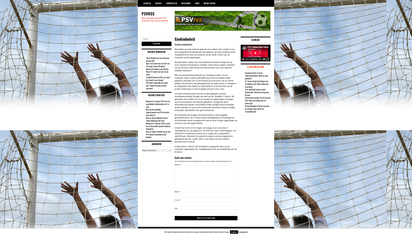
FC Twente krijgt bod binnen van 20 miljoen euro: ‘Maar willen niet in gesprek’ (257, 84)
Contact (158, 3)
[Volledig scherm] (268, 59)
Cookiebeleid (171, 3)
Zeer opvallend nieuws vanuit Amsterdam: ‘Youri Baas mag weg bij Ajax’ (257, 92)
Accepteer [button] (234, 232)
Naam (177, 192)
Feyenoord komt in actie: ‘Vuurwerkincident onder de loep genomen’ (256, 76)
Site (176, 208)
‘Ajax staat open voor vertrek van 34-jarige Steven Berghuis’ (158, 65)
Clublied (147, 3)
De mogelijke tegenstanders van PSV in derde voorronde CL (157, 112)
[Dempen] (264, 59)
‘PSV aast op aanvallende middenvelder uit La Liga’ (158, 104)
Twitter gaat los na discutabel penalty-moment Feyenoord (158, 126)
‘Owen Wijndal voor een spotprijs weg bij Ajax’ (157, 59)
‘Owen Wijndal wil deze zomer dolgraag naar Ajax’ (157, 119)
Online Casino (209, 3)
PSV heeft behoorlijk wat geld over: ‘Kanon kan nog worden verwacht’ (157, 85)
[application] (255, 53)
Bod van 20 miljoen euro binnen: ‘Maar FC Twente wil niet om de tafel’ (157, 72)
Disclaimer (186, 3)
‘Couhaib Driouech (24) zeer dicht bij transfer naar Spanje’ (158, 79)
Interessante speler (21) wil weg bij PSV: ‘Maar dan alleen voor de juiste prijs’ (257, 100)
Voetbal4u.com (256, 66)
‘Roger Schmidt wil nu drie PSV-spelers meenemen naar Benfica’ (158, 134)
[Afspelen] (243, 59)
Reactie (178, 165)
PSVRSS (148, 13)
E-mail (177, 200)
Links (197, 3)
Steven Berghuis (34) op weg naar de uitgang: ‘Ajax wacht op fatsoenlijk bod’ (257, 109)
